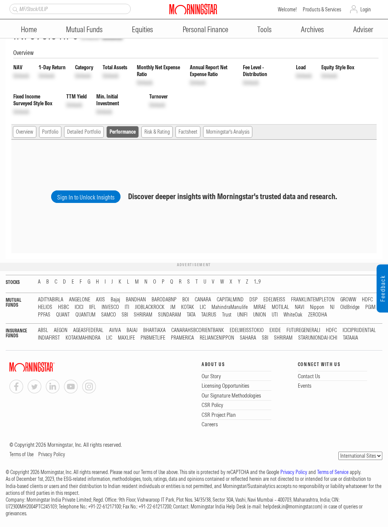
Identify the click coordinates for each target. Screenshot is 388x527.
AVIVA (115, 330)
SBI (125, 315)
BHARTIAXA (154, 330)
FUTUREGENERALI (303, 330)
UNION (259, 315)
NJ (332, 307)
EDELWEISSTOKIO (247, 330)
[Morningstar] (47, 367)
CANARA (203, 299)
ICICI (79, 307)
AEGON (60, 330)
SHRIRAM (143, 315)
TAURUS (208, 315)
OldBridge (350, 307)
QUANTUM (85, 315)
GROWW (348, 299)
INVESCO (110, 307)
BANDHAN (136, 299)
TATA (191, 315)
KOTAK (187, 307)
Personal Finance (205, 29)
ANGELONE (79, 299)
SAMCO (108, 315)
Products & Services (322, 9)
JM (172, 307)
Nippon (317, 307)
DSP (253, 299)
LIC (203, 307)
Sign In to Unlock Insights (85, 197)
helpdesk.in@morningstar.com (292, 506)
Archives (312, 29)
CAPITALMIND (230, 299)
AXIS (100, 299)
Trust (227, 315)
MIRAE (259, 307)
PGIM (370, 307)
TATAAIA (350, 338)
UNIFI (242, 315)
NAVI (299, 307)
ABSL (43, 330)
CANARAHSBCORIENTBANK (197, 330)
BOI (185, 299)
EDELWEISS (274, 299)
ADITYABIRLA (50, 299)
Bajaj (115, 299)
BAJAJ (132, 330)
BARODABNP (164, 299)
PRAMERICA (182, 338)
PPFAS (44, 315)
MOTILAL (280, 307)
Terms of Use (21, 454)
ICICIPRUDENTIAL (359, 330)
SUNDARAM (169, 315)
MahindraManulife (229, 307)
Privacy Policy (51, 454)
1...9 (257, 282)
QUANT (63, 315)
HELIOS (45, 307)
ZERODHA (317, 315)
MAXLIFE (126, 338)
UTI (275, 315)
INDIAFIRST (49, 338)
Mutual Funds (84, 29)
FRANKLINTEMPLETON (313, 299)
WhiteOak (292, 315)
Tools (264, 29)
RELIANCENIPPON (217, 338)
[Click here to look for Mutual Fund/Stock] (14, 9)
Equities (142, 29)
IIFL (92, 307)
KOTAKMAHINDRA (83, 338)
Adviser (363, 29)
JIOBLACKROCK (149, 307)
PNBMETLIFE (153, 338)
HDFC (367, 299)
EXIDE (275, 330)
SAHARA (248, 338)
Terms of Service (333, 472)
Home (29, 29)
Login (365, 9)
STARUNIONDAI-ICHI (317, 338)
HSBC (63, 307)
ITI (127, 307)
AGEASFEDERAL (88, 330)
